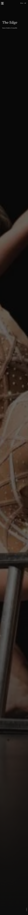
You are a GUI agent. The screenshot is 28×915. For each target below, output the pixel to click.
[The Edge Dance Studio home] (2, 3)
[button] (25, 3)
